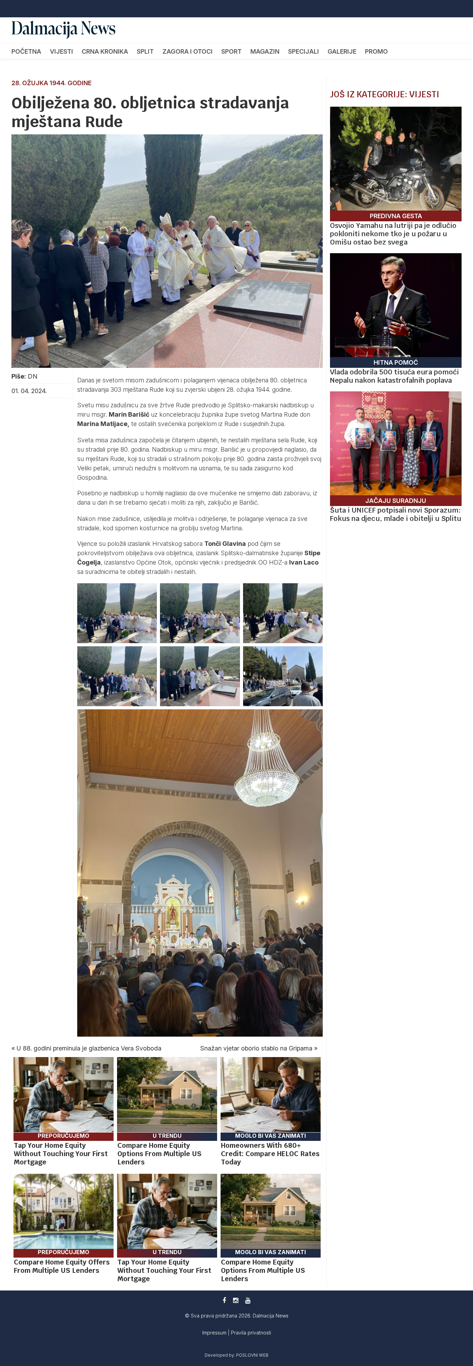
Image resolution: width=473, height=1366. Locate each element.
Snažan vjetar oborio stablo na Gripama (256, 1048)
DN (32, 376)
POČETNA (26, 51)
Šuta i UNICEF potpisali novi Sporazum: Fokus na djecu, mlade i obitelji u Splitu (395, 514)
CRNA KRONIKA (105, 51)
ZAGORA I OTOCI (187, 51)
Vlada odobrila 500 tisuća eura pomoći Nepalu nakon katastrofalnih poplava (394, 376)
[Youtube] (248, 1300)
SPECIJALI (303, 51)
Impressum (215, 1333)
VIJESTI (61, 51)
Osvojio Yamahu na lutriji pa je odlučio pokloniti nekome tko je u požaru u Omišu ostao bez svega (393, 234)
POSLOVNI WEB (252, 1355)
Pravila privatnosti (251, 1333)
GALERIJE (342, 51)
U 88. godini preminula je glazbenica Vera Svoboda (89, 1048)
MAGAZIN (264, 51)
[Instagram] (236, 1300)
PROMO (376, 51)
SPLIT (145, 51)
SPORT (231, 51)
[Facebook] (224, 1300)
